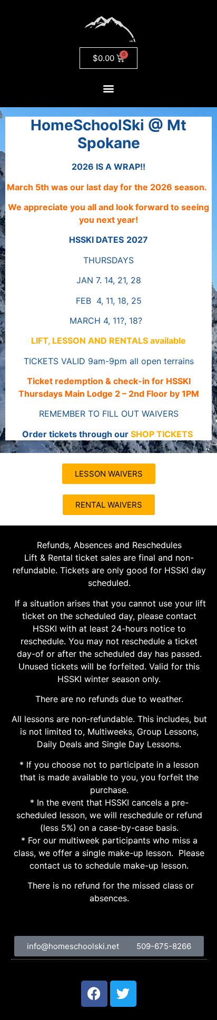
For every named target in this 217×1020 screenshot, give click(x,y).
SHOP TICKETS (162, 434)
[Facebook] (94, 994)
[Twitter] (123, 994)
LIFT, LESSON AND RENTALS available (108, 340)
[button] (108, 88)
